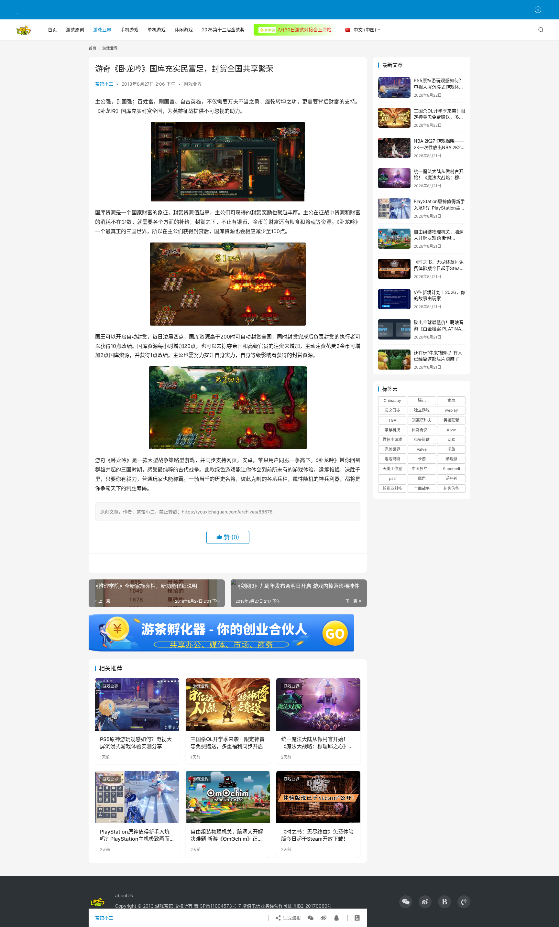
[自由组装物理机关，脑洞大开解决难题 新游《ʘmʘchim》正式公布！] (228, 797)
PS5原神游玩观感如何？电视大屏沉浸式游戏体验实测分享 (136, 742)
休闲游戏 (184, 29)
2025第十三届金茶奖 (223, 29)
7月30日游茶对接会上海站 (304, 29)
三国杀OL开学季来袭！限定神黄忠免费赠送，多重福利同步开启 (228, 742)
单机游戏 (157, 29)
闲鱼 (451, 449)
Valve (422, 449)
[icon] (405, 901)
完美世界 (392, 449)
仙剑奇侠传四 (423, 429)
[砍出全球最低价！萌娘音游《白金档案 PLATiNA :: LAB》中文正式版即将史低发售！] (394, 329)
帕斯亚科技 (392, 488)
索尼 (451, 400)
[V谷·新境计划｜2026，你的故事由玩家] (394, 299)
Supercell (451, 468)
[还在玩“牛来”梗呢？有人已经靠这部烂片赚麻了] (394, 360)
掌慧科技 (392, 429)
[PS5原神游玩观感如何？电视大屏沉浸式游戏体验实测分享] (137, 704)
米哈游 (451, 459)
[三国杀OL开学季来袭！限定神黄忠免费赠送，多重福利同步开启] (228, 704)
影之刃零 (392, 410)
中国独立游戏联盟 (424, 468)
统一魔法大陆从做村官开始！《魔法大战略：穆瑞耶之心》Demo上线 (314, 743)
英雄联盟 (451, 420)
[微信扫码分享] (310, 918)
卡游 (422, 459)
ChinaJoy (392, 400)
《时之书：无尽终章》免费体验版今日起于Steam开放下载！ (317, 835)
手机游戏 (129, 29)
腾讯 (422, 400)
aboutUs (124, 895)
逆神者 (451, 478)
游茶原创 (75, 29)
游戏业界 (102, 29)
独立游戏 (422, 410)
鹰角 (422, 478)
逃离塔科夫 (422, 420)
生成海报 (291, 918)
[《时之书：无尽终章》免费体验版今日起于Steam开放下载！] (318, 797)
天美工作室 (392, 468)
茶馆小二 (104, 84)
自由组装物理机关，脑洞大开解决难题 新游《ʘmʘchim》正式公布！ (227, 835)
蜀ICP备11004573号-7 (217, 906)
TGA (392, 420)
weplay (451, 410)
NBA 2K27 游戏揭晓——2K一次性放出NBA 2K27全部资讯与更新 (439, 147)
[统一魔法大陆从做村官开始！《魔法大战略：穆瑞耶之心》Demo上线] (318, 704)
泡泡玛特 (392, 459)
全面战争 (422, 488)
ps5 (392, 478)
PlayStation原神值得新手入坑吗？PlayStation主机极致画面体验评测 (135, 835)
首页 (52, 29)
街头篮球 (422, 439)
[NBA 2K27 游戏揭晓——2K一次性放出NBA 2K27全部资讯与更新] (394, 148)
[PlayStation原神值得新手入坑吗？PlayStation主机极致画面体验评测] (137, 797)
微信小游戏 (392, 439)
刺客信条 (451, 488)
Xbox (451, 429)
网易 (451, 439)
